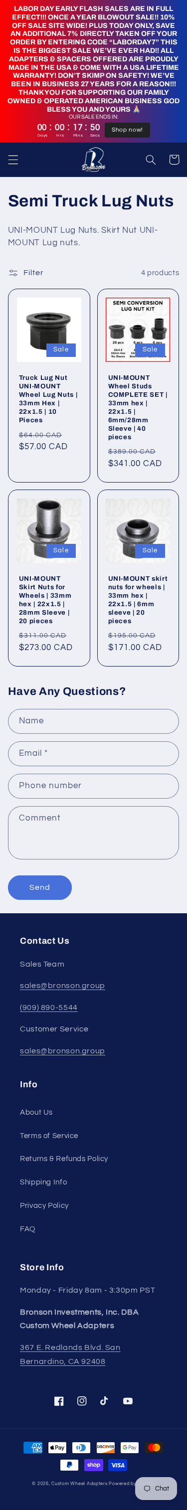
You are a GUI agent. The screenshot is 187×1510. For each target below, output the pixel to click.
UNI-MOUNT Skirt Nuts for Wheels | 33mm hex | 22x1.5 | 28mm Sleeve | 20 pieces (45, 600)
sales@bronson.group (62, 986)
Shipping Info (43, 1182)
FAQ (27, 1229)
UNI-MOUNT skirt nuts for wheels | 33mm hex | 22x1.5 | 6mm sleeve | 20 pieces (138, 600)
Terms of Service (49, 1136)
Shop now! (127, 130)
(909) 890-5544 (49, 1007)
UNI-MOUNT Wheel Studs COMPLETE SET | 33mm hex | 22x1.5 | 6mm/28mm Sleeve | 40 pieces (138, 407)
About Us (36, 1112)
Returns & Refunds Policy (64, 1159)
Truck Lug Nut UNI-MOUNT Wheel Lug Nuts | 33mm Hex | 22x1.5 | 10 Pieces (48, 399)
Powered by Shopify (132, 1484)
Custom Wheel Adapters (79, 1484)
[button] (12, 159)
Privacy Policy (44, 1205)
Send (39, 887)
